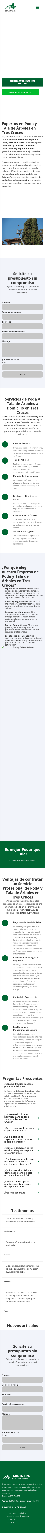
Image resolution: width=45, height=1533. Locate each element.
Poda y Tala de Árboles (16, 1513)
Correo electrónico (11, 312)
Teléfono (6, 321)
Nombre (6, 302)
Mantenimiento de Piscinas (18, 1516)
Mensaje (6, 341)
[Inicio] (10, 7)
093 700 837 (15, 1496)
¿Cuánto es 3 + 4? (10, 361)
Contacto (10, 1522)
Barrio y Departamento (13, 331)
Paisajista (11, 1519)
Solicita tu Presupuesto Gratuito (22, 82)
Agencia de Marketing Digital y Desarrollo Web (21, 1501)
